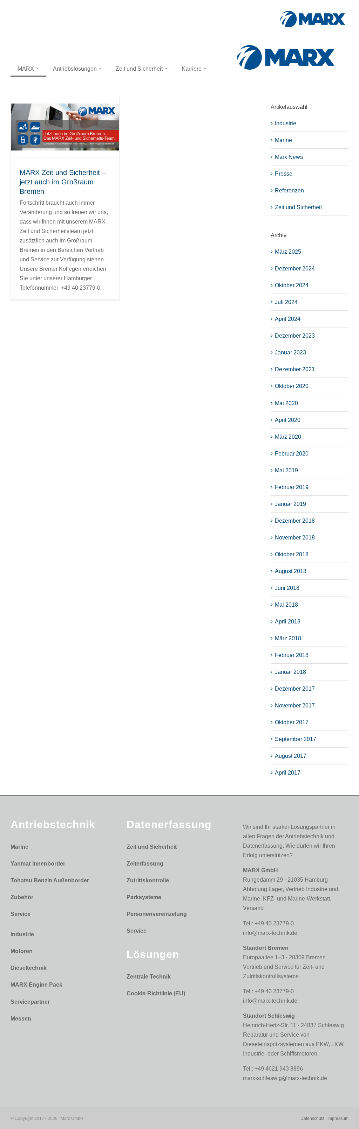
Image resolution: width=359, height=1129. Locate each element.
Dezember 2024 (295, 268)
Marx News (289, 157)
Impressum (337, 1118)
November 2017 (295, 705)
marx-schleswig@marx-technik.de (285, 1078)
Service (21, 914)
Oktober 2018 (292, 554)
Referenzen (289, 190)
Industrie (285, 123)
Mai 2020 (286, 403)
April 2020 (287, 420)
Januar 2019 (290, 504)
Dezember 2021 (295, 369)
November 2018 (295, 538)
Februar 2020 (292, 454)
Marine (283, 140)
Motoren (22, 951)
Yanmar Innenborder (38, 864)
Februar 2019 (292, 487)
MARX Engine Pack (36, 985)
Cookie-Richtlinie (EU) (156, 993)
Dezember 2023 (295, 336)
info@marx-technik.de (270, 933)
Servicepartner (30, 1002)
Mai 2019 (286, 470)
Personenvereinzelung (157, 914)
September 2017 (295, 739)
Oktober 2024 (292, 285)
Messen (21, 1019)
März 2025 (288, 252)
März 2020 (288, 437)
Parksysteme (144, 897)
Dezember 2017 (295, 689)
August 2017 (290, 756)
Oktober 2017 (292, 722)
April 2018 (287, 622)
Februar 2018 (292, 655)
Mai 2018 (286, 605)
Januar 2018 (290, 672)
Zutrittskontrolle (148, 880)
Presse (283, 174)
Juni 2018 (287, 588)
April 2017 (287, 773)
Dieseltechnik (29, 968)
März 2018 (288, 638)
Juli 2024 (286, 302)
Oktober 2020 (292, 386)
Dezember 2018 (295, 521)
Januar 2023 (290, 352)
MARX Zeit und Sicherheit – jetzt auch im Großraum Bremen (63, 182)
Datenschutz (312, 1118)
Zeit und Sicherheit (298, 207)
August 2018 (290, 571)
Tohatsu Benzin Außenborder (50, 880)
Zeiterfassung (145, 864)
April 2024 (287, 319)
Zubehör (22, 897)
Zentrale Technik (149, 977)
